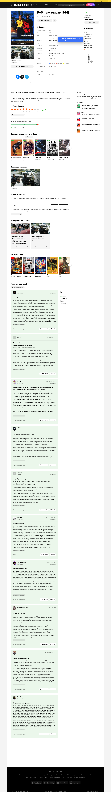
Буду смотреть (45, 20)
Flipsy (18, 291)
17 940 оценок (87, 15)
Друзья (79, 92)
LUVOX (19, 428)
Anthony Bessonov (22, 607)
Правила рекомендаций (41, 775)
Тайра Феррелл (87, 41)
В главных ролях (88, 28)
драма (50, 35)
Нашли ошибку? (18, 82)
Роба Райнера (54, 204)
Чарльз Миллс (52, 48)
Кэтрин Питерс (60, 53)
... (69, 63)
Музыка (55, 791)
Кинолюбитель (21, 562)
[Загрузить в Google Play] (49, 782)
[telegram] (27, 77)
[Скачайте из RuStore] (74, 782)
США (50, 32)
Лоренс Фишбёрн (88, 36)
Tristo (18, 652)
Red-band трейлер (16, 60)
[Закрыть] (81, 38)
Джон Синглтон (53, 40)
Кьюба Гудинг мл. (88, 31)
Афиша (60, 791)
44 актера (86, 49)
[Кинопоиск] (20, 5)
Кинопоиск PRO (65, 775)
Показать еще (17, 214)
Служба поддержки (79, 777)
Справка (52, 775)
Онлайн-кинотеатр (38, 5)
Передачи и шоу (42, 777)
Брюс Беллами (52, 53)
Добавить (29, 136)
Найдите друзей (81, 95)
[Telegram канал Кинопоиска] (57, 771)
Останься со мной (63, 204)
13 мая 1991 (51, 66)
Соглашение (29, 775)
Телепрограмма (48, 791)
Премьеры (25, 92)
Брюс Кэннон (52, 55)
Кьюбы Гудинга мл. (35, 198)
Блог (57, 775)
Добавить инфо (27, 82)
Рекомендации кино (54, 777)
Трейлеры (41, 92)
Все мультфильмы (31, 777)
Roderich (19, 517)
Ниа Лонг (86, 40)
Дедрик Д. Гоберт (88, 47)
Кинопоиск (23, 791)
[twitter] (22, 77)
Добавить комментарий (19, 329)
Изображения (33, 92)
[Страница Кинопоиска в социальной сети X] (54, 771)
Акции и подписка (67, 777)
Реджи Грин (87, 43)
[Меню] (11, 5)
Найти (83, 5)
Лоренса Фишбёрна (24, 198)
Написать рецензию (18, 114)
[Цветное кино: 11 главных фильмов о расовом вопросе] (40, 236)
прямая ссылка (53, 293)
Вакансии (14, 775)
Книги (64, 791)
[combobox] (68, 5)
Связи (52, 92)
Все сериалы (93, 775)
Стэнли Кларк (52, 50)
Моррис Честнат (88, 34)
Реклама (21, 775)
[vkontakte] (18, 77)
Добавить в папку (23, 66)
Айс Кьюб (86, 32)
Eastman (19, 472)
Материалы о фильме (20, 221)
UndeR (19, 697)
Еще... (63, 92)
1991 (50, 30)
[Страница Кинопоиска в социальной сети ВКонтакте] (50, 771)
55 (47, 246)
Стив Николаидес (53, 45)
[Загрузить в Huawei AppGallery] (62, 782)
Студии (47, 92)
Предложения (75, 775)
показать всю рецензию (18, 324)
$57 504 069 (52, 60)
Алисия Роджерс (88, 45)
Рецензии (57, 92)
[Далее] (70, 147)
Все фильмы (84, 775)
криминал (55, 35)
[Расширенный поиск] (81, 5)
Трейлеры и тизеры (19, 167)
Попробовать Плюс (91, 5)
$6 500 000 (52, 58)
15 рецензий (87, 17)
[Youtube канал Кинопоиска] (61, 771)
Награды (18, 92)
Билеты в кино (17, 254)
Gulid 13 (19, 381)
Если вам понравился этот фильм (24, 134)
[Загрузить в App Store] (36, 782)
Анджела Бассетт (88, 38)
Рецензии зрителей (19, 284)
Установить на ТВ (52, 5)
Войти (98, 5)
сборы (79, 60)
